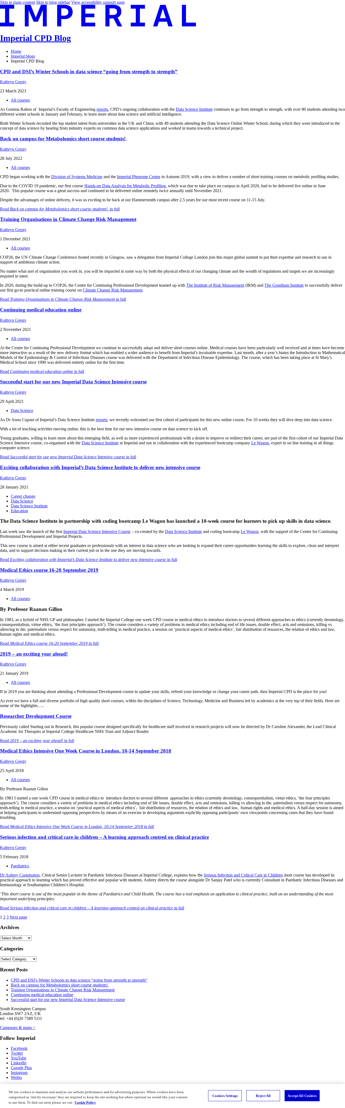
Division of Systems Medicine (76, 176)
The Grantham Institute (284, 285)
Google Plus (21, 1067)
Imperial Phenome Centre (138, 176)
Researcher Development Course (35, 716)
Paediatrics (20, 866)
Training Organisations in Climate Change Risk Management (68, 219)
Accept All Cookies (302, 1095)
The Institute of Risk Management (215, 285)
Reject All (263, 1095)
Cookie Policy (85, 1102)
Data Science (22, 410)
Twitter (17, 1053)
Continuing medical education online (40, 310)
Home (16, 51)
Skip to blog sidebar (53, 2)
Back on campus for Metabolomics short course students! (63, 138)
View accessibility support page (98, 2)
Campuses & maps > (17, 1027)
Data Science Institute (194, 109)
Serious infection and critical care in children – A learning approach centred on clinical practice (104, 837)
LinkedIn (18, 1063)
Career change (23, 496)
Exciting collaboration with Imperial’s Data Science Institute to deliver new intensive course (100, 467)
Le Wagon (260, 443)
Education (19, 510)
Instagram (19, 1072)
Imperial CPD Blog (35, 38)
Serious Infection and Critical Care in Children (243, 875)
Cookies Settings (225, 1095)
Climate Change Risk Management (112, 290)
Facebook (19, 1048)
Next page (18, 917)
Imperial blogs (23, 56)
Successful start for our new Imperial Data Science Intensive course (73, 382)
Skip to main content (17, 2)
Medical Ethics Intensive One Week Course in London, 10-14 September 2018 (85, 751)
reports (102, 109)
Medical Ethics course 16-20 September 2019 (49, 570)
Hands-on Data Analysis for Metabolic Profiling (125, 185)
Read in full (60, 209)
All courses (20, 100)
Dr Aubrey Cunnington (20, 875)
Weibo (16, 1077)
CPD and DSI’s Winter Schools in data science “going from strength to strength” (89, 71)
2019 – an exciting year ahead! (34, 654)
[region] (172, 1096)
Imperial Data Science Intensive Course (96, 531)
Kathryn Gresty (13, 81)
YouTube (18, 1058)
